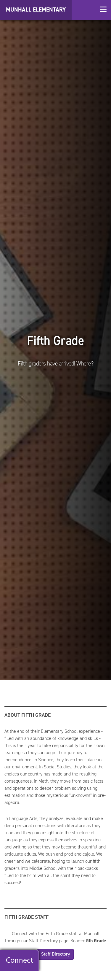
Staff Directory (55, 954)
